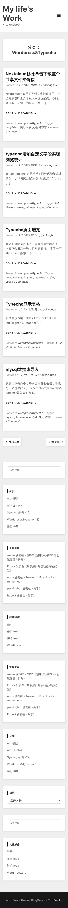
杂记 (10, 526)
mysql (9, 417)
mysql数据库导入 (22, 369)
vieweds (11, 207)
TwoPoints (55, 900)
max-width (41, 277)
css (20, 277)
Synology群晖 (15, 512)
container (11, 277)
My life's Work (18, 13)
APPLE (11, 505)
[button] (58, 15)
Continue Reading (20, 113)
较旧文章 (14, 441)
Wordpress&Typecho (30, 123)
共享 (28, 127)
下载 (21, 127)
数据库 (49, 417)
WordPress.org (16, 645)
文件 (34, 127)
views (20, 207)
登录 (10, 624)
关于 (36, 588)
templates (12, 127)
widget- (30, 207)
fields (58, 203)
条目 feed (13, 631)
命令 (34, 417)
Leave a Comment (48, 207)
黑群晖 (42, 127)
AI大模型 (12, 498)
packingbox (50, 84)
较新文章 (55, 441)
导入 (41, 417)
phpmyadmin (23, 417)
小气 (52, 277)
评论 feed (13, 638)
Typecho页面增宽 (23, 229)
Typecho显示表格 (23, 304)
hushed (28, 277)
